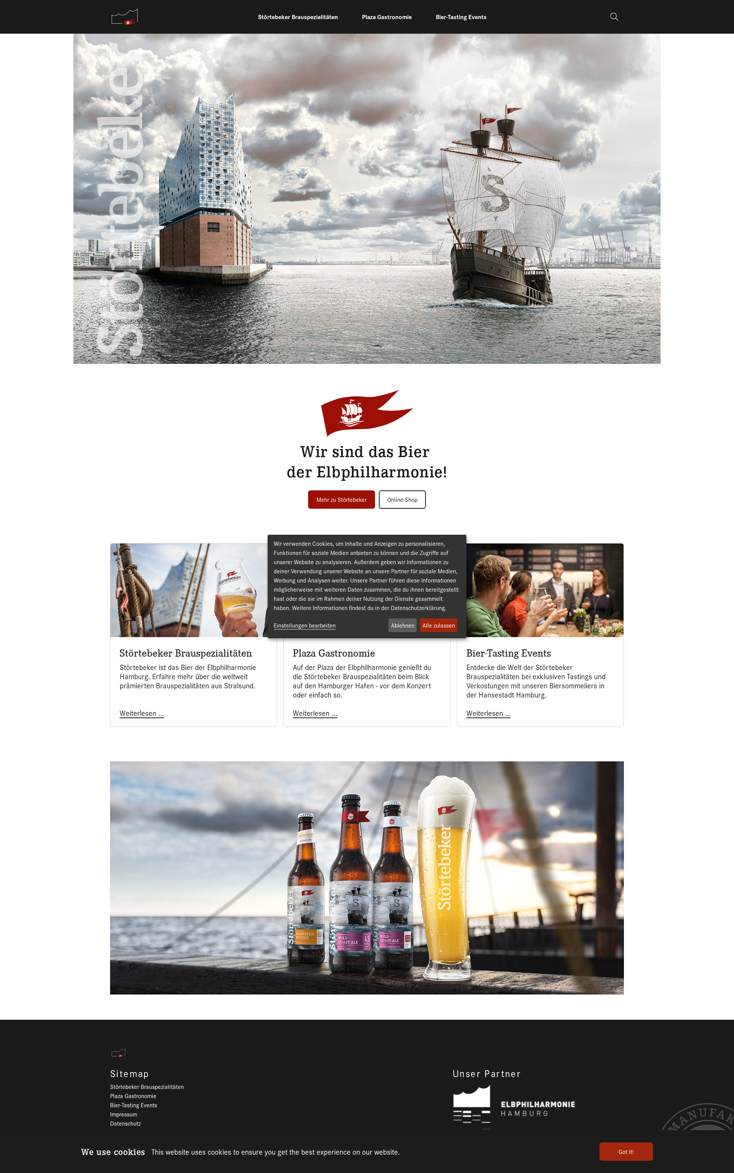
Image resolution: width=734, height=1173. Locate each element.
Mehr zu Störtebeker (342, 499)
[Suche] (615, 16)
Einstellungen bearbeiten (305, 625)
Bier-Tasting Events (133, 1105)
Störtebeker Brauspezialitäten (147, 1086)
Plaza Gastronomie (133, 1096)
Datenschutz (125, 1123)
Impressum (123, 1114)
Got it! (626, 1151)
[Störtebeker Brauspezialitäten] (125, 17)
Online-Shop (402, 499)
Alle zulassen (438, 625)
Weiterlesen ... (142, 713)
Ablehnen (402, 625)
